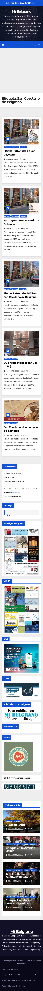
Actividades (10, 896)
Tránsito (33, 844)
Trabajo (23, 289)
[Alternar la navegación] (39, 44)
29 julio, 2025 (12, 159)
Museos (33, 896)
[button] (35, 44)
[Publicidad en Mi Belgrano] (21, 715)
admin (24, 159)
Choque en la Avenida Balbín (20, 849)
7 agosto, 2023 (13, 301)
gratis (27, 870)
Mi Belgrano (21, 11)
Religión (23, 147)
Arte (26, 896)
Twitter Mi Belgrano (28, 980)
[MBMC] (21, 609)
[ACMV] (18, 757)
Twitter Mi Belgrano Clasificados (13, 986)
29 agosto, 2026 (15, 829)
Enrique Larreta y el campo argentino (19, 902)
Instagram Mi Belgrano (10, 969)
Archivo (7, 147)
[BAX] (21, 658)
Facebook (32, 975)
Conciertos (18, 870)
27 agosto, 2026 (15, 907)
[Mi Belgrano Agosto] (21, 551)
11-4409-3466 (16, 492)
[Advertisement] (21, 70)
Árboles (9, 821)
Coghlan (25, 844)
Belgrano (15, 147)
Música (33, 870)
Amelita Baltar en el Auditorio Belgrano (19, 875)
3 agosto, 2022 (13, 371)
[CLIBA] (21, 691)
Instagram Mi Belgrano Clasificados (14, 975)
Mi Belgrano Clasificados (11, 980)
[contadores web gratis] (19, 786)
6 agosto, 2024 (13, 228)
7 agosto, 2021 (12, 435)
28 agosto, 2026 (15, 855)
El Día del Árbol (16, 824)
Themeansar (21, 964)
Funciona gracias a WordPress (13, 961)
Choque (16, 844)
